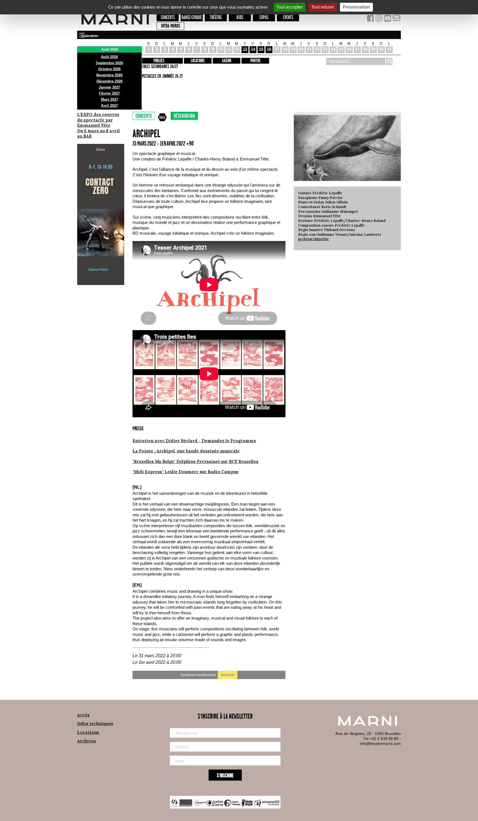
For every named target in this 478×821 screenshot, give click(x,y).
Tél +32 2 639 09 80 (380, 738)
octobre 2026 (109, 69)
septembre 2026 (109, 63)
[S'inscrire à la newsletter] (397, 19)
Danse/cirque (191, 17)
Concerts (168, 17)
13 (245, 49)
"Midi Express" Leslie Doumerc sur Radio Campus (185, 471)
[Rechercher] (389, 61)
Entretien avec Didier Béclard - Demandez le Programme (194, 440)
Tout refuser (322, 7)
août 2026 (109, 57)
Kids (240, 17)
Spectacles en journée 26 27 (161, 76)
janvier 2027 (109, 87)
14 (253, 49)
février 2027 (109, 93)
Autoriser (227, 675)
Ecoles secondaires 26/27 (159, 66)
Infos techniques (95, 723)
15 (261, 49)
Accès (83, 715)
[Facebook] (371, 19)
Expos (263, 17)
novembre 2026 (109, 75)
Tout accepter (289, 7)
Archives (86, 741)
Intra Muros (170, 26)
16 (269, 49)
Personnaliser (356, 7)
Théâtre (216, 17)
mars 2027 (109, 99)
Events (288, 17)
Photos (255, 60)
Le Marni (115, 27)
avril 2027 (109, 105)
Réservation (184, 116)
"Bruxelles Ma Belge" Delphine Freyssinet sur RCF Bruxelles (195, 461)
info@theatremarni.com (380, 743)
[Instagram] (379, 19)
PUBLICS (159, 60)
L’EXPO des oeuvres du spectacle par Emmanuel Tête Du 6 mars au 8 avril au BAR (98, 125)
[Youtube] (388, 19)
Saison (226, 60)
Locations (198, 60)
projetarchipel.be (313, 239)
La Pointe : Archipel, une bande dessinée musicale (186, 451)
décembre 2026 (110, 81)
